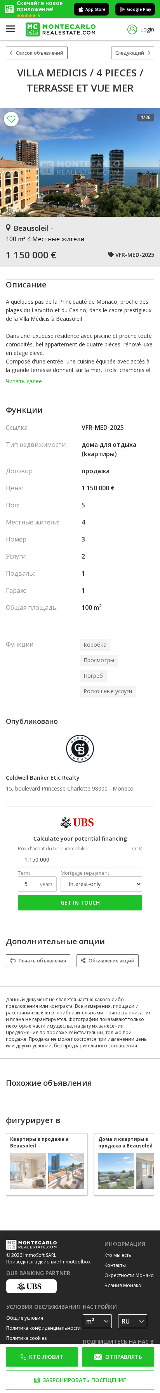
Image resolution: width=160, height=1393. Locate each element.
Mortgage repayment (85, 873)
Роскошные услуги (107, 691)
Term (24, 873)
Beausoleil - (34, 228)
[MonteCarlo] (61, 29)
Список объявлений (39, 53)
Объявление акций (111, 960)
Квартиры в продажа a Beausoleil (39, 1142)
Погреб (93, 675)
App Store (95, 9)
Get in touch (80, 902)
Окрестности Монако (129, 1275)
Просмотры (98, 660)
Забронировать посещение (84, 1380)
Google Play (139, 9)
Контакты (115, 1265)
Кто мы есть (117, 1255)
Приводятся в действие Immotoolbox (48, 1261)
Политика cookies (26, 1338)
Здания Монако (122, 1285)
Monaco (123, 788)
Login (147, 29)
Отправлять (123, 1356)
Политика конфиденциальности (43, 1328)
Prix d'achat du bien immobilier (53, 848)
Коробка (94, 644)
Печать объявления (42, 960)
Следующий (129, 53)
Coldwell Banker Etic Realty (43, 777)
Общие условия (24, 1318)
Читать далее (24, 381)
